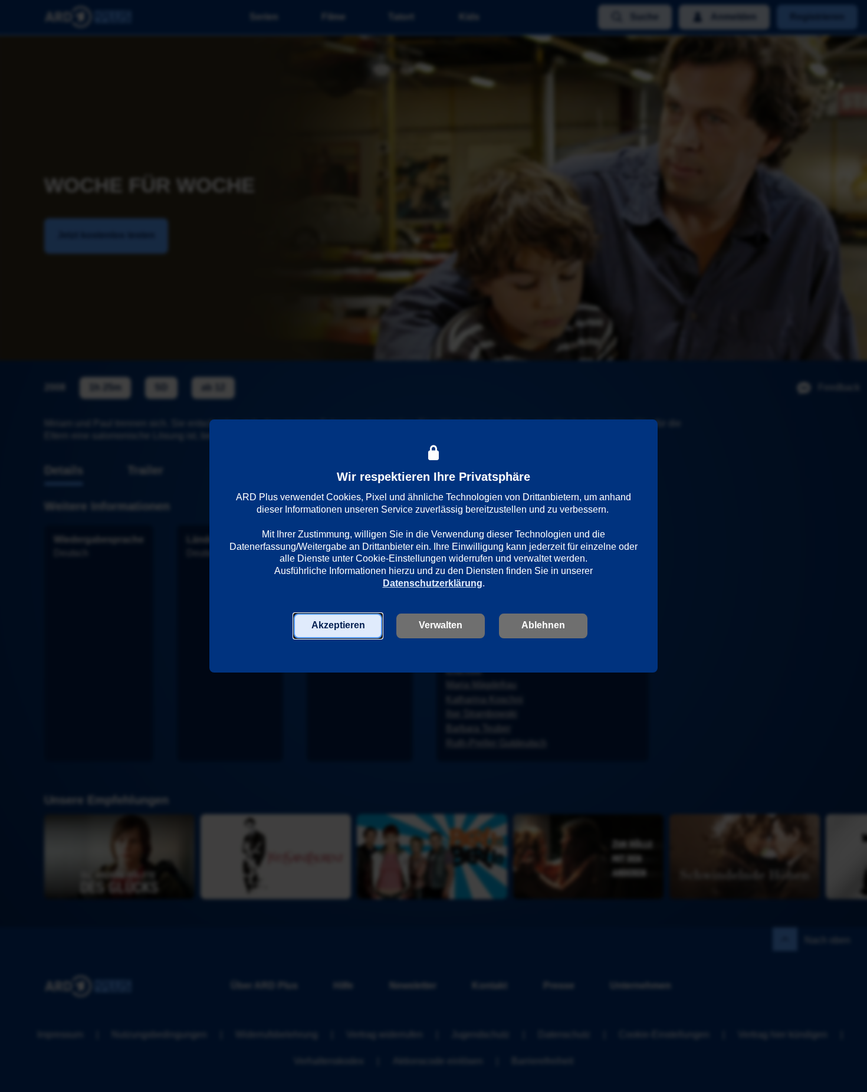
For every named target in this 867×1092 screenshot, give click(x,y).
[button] (338, 626)
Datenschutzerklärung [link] (432, 583)
